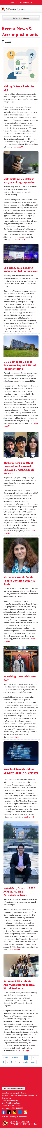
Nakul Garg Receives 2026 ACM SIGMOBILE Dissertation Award (19, 891)
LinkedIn (20, 1112)
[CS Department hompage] (21, 1122)
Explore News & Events (21, 18)
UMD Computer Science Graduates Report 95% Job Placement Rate (20, 365)
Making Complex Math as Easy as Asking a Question (19, 180)
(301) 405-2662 (17, 1108)
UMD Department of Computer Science (17, 9)
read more (17, 147)
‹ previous (14, 1057)
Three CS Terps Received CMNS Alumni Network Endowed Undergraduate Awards (19, 468)
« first (5, 1057)
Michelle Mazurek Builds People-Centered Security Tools (19, 580)
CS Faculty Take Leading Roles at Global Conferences (21, 269)
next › (25, 1062)
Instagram (14, 1112)
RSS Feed (25, 1112)
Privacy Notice (21, 1116)
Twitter (9, 1112)
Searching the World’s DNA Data (20, 678)
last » (33, 1062)
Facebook (3, 1112)
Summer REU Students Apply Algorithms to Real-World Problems (19, 984)
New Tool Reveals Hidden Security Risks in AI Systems (21, 770)
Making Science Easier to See (19, 87)
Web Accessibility (8, 1116)
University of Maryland (21, 2)
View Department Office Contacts (13, 1089)
